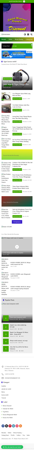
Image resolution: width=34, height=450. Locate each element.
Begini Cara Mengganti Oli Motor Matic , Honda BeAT (19, 333)
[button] (25, 34)
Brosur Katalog (17, 432)
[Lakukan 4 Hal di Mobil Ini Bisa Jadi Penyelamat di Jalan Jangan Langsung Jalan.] (6, 166)
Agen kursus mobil (7, 78)
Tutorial (4, 398)
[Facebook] (3, 425)
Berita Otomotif (7, 405)
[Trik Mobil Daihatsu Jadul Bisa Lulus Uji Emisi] (6, 108)
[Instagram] (17, 425)
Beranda (4, 432)
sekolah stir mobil (6, 389)
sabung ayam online (26, 448)
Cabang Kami (5, 435)
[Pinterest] (10, 425)
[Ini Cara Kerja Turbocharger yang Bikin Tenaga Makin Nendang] (6, 142)
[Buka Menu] (28, 34)
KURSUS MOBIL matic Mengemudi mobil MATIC (20, 275)
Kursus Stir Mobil (8, 417)
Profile (13, 435)
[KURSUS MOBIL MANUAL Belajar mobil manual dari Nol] (5, 264)
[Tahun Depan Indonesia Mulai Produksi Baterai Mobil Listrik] (6, 189)
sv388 (31, 448)
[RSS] (20, 425)
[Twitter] (6, 425)
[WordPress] (13, 425)
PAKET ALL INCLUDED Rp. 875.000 (18, 326)
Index (28, 435)
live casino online (20, 449)
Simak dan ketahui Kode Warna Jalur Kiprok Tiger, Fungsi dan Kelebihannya (16, 83)
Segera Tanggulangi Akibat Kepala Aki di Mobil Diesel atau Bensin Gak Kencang (22, 129)
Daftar (9, 432)
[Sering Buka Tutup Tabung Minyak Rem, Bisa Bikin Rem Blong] (6, 119)
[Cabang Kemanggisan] (27, 46)
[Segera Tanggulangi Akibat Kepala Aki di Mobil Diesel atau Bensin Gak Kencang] (6, 131)
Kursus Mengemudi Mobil (10, 414)
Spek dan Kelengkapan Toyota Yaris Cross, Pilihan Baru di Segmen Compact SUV (22, 211)
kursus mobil (5, 395)
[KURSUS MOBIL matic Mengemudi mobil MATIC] (5, 276)
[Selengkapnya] (17, 152)
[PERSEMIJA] (6, 34)
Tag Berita (5, 411)
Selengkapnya (17, 222)
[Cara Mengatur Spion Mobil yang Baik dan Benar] (6, 96)
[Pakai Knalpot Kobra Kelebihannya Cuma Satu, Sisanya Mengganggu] (6, 178)
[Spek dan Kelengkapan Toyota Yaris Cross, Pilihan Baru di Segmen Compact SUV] (6, 213)
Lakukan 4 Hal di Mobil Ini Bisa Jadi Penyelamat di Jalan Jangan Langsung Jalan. (22, 164)
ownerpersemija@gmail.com (12, 378)
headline (4, 386)
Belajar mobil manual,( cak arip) (18, 340)
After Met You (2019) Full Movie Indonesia (19, 348)
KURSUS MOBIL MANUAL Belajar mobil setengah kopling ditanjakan (21, 287)
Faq (24, 435)
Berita (3, 392)
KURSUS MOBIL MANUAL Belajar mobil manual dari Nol (21, 263)
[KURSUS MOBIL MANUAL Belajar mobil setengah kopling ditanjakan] (5, 288)
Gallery (19, 435)
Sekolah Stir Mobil (8, 408)
